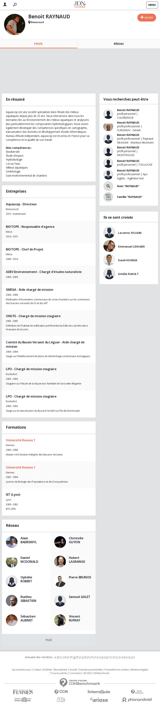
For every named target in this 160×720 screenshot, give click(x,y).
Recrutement (60, 669)
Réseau (119, 44)
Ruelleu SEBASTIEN (28, 599)
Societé (73, 669)
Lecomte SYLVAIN (129, 233)
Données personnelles (91, 669)
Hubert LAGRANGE (77, 560)
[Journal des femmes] (23, 691)
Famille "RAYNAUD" (129, 197)
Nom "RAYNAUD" (128, 186)
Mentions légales (139, 669)
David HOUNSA (127, 260)
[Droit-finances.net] (137, 691)
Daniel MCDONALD (29, 560)
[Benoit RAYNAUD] (14, 24)
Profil (38, 44)
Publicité (47, 669)
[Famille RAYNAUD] (108, 197)
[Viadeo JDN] (61, 699)
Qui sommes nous (21, 669)
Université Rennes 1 (20, 440)
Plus (49, 639)
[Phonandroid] (137, 699)
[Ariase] (99, 700)
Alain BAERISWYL (28, 540)
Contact (37, 669)
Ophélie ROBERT (26, 579)
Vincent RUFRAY (74, 618)
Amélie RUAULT (128, 274)
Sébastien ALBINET (27, 618)
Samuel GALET (79, 597)
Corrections (76, 673)
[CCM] (61, 691)
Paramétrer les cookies (117, 669)
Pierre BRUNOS (80, 577)
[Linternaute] (99, 692)
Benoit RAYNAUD (128, 110)
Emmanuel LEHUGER (131, 246)
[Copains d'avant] (23, 699)
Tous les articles (59, 673)
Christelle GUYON (76, 540)
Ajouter (148, 17)
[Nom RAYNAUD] (108, 186)
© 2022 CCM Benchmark (96, 673)
